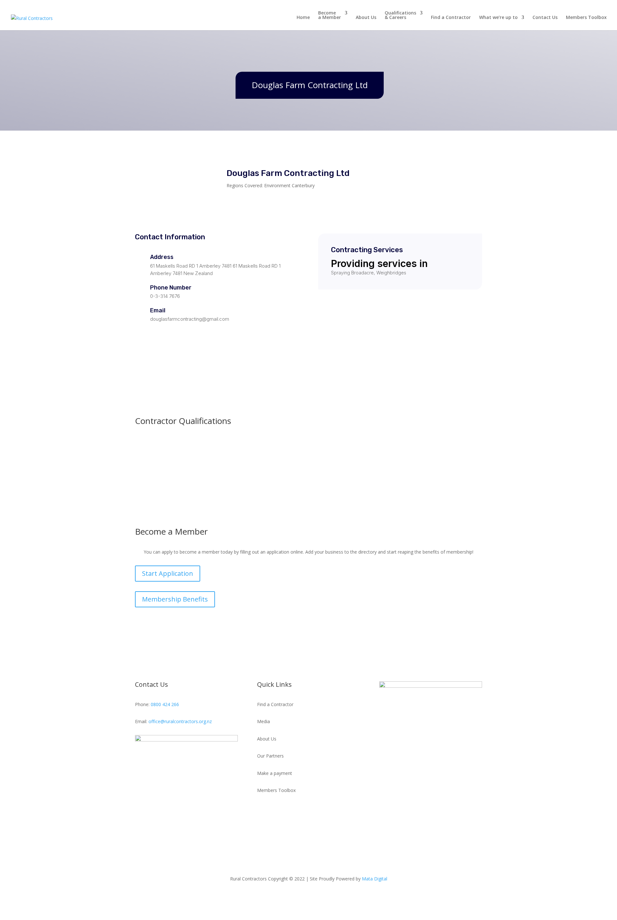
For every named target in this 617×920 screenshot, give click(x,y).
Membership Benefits (175, 599)
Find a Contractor (451, 17)
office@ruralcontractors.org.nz (180, 721)
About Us (366, 17)
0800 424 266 (165, 704)
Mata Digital (374, 879)
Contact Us (545, 17)
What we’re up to (498, 17)
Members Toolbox (586, 17)
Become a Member (329, 15)
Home (303, 17)
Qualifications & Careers (400, 15)
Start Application (167, 573)
